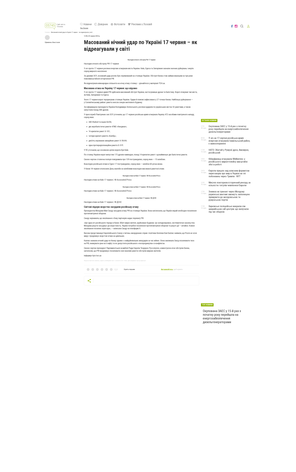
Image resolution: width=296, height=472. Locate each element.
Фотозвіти (119, 24)
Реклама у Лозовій (141, 24)
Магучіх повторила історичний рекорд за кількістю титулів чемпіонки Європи (229, 184)
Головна (47, 32)
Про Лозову (84, 28)
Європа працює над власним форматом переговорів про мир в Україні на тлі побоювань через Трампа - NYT (229, 173)
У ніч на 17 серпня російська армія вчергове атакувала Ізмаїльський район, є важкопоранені (229, 141)
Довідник (103, 24)
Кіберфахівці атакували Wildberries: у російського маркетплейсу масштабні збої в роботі (228, 162)
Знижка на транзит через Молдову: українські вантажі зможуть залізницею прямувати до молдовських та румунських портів (229, 195)
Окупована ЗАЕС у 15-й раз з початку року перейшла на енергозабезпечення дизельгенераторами (228, 129)
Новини (87, 24)
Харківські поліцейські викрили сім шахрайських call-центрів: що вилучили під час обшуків (229, 209)
